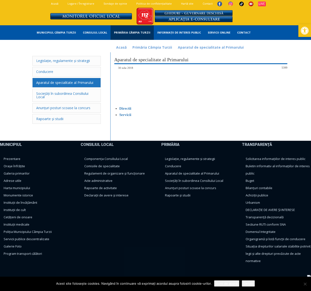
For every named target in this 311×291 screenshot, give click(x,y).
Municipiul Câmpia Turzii (56, 32)
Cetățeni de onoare (18, 217)
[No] (304, 284)
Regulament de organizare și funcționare (114, 173)
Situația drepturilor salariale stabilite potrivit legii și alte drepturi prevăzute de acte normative (278, 253)
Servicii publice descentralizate (26, 239)
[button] (287, 33)
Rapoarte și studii (177, 195)
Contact (207, 3)
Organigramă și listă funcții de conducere (275, 239)
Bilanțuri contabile (259, 188)
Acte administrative (98, 180)
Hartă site (186, 3)
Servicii (125, 115)
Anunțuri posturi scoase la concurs (190, 188)
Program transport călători (23, 253)
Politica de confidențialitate (154, 3)
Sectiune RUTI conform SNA (266, 224)
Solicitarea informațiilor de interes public (275, 159)
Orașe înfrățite (14, 166)
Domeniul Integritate (261, 231)
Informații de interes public (179, 32)
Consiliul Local (95, 32)
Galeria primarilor (17, 173)
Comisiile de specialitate (102, 166)
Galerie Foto (13, 246)
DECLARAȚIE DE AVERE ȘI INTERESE (270, 210)
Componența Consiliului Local (106, 159)
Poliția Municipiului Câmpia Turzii (28, 231)
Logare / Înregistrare (80, 3)
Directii (125, 108)
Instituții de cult (15, 210)
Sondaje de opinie (115, 3)
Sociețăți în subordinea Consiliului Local (194, 180)
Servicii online (219, 32)
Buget (250, 180)
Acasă (54, 3)
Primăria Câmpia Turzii (132, 32)
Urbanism (253, 202)
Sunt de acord (226, 283)
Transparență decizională (265, 217)
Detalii (248, 283)
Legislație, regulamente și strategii (190, 159)
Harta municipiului (17, 188)
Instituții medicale (16, 224)
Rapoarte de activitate (100, 188)
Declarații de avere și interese (106, 195)
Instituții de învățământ (20, 202)
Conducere (173, 166)
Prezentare (12, 159)
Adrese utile (12, 180)
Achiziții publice (257, 195)
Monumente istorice (18, 195)
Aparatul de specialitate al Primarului (192, 173)
